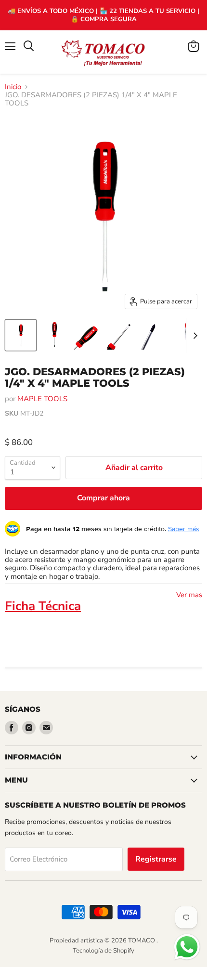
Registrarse (156, 859)
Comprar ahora (103, 498)
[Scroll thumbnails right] (193, 335)
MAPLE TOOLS (42, 399)
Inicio (13, 87)
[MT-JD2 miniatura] (20, 335)
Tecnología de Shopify (103, 950)
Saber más (183, 529)
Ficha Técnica (43, 606)
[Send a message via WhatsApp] (187, 947)
